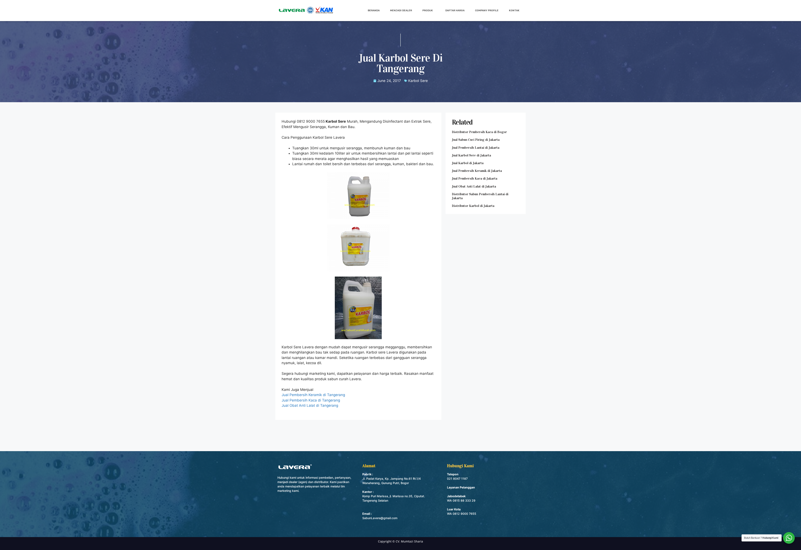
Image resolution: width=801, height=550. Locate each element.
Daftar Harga (455, 10)
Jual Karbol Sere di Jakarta (471, 155)
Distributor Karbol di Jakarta (473, 206)
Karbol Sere (418, 81)
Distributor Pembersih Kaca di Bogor (479, 132)
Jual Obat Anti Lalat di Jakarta (474, 186)
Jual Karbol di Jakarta (468, 163)
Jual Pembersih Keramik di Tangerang (313, 395)
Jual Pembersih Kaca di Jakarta (474, 178)
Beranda (374, 10)
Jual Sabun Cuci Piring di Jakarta (476, 140)
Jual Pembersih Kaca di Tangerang (311, 400)
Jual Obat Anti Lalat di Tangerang (310, 405)
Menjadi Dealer (401, 10)
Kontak (514, 10)
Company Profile (487, 10)
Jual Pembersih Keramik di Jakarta (477, 171)
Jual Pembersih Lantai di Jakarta (475, 148)
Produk (427, 10)
